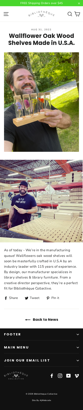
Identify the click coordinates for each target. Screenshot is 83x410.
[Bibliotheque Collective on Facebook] (52, 375)
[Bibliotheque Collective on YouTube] (68, 375)
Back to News (45, 319)
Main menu (16, 347)
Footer (12, 334)
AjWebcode (45, 400)
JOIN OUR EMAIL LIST (27, 360)
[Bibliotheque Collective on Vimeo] (77, 375)
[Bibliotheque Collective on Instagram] (60, 375)
